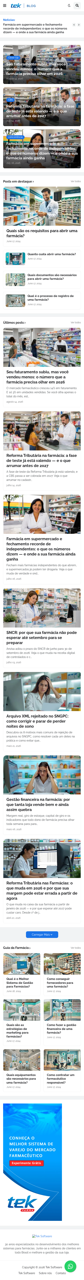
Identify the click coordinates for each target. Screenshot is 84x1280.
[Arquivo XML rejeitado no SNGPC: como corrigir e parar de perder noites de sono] (42, 691)
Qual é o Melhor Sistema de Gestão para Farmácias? (19, 982)
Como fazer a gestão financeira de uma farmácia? (61, 1028)
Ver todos (76, 181)
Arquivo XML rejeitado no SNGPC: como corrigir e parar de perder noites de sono (37, 721)
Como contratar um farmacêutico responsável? (60, 1078)
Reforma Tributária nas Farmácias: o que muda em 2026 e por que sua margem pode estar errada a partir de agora (41, 891)
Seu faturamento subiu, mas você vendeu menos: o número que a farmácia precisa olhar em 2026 (37, 377)
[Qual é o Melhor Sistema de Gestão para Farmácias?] (21, 964)
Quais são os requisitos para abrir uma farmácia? (41, 233)
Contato (61, 1273)
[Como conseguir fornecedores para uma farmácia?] (62, 964)
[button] (4, 5)
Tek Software (54, 1267)
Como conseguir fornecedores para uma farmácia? (60, 982)
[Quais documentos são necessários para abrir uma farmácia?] (15, 279)
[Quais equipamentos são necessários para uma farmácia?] (21, 1060)
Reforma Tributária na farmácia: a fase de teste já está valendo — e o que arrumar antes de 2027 (41, 460)
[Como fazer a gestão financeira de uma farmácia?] (62, 1010)
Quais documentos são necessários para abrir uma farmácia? (52, 277)
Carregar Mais (41, 934)
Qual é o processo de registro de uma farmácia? (51, 298)
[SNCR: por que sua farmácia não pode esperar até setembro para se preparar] (42, 608)
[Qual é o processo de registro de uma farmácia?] (15, 300)
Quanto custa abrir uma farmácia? (52, 254)
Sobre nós (45, 1273)
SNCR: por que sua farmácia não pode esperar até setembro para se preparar (41, 637)
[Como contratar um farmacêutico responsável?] (62, 1060)
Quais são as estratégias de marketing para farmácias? (17, 1030)
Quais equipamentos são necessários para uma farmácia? (21, 1078)
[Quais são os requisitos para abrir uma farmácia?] (42, 206)
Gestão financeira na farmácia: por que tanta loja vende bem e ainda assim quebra (38, 804)
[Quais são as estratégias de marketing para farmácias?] (21, 1010)
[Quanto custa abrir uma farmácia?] (15, 258)
